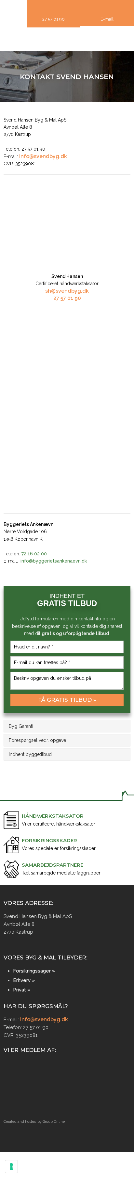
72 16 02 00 (34, 553)
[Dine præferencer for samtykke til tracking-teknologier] (11, 1166)
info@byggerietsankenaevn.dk (53, 561)
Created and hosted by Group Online (34, 1122)
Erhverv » (24, 980)
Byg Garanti (21, 726)
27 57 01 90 (67, 298)
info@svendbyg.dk (43, 156)
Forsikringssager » (34, 971)
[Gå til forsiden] (67, 38)
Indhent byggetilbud (30, 754)
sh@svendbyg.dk (67, 291)
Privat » (21, 990)
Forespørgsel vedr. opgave (37, 740)
